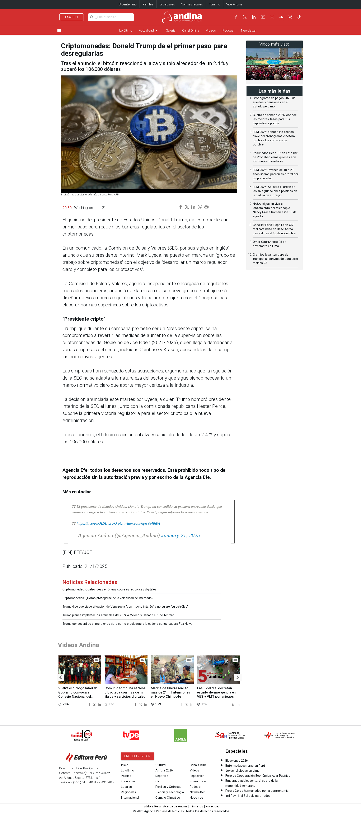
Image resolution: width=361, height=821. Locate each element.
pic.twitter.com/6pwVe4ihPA (139, 523)
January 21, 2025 (180, 535)
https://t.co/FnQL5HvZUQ (97, 523)
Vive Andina (234, 4)
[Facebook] (236, 17)
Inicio (124, 765)
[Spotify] (290, 17)
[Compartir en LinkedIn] (99, 704)
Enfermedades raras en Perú (245, 765)
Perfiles (148, 4)
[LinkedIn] (254, 17)
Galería (170, 30)
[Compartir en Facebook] (90, 704)
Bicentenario (128, 4)
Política (126, 776)
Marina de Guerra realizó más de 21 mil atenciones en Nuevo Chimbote (170, 692)
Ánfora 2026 (164, 770)
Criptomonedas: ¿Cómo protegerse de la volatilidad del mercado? (107, 598)
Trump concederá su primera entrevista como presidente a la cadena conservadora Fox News (127, 624)
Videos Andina (78, 645)
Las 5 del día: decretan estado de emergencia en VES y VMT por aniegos (216, 692)
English (71, 17)
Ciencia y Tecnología (169, 792)
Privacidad (213, 806)
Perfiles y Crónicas (168, 787)
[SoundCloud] (281, 17)
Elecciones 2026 (236, 760)
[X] (245, 17)
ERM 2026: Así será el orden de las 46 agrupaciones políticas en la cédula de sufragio (275, 191)
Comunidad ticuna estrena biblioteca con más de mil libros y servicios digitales (125, 692)
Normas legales (192, 4)
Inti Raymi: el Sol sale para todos (248, 796)
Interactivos (198, 781)
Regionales (128, 792)
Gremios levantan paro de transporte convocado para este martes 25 (275, 259)
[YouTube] (263, 17)
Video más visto (274, 44)
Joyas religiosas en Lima (242, 771)
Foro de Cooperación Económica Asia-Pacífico (257, 776)
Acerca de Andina (175, 806)
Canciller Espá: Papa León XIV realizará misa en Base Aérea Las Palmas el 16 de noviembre (274, 229)
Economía (128, 781)
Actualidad (149, 30)
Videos (211, 30)
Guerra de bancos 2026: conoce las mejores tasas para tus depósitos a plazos (275, 119)
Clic (157, 781)
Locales (126, 787)
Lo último (125, 30)
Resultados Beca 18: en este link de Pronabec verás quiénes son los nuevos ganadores (275, 157)
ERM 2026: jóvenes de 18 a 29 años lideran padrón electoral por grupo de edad (275, 174)
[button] (60, 677)
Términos (196, 806)
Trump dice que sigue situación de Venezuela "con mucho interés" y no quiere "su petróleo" (125, 606)
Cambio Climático (167, 797)
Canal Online (190, 30)
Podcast (228, 30)
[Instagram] (272, 17)
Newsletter (249, 30)
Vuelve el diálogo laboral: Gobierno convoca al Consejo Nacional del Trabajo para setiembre (77, 694)
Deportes (161, 776)
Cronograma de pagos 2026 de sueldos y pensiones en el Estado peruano (274, 102)
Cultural (160, 765)
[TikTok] (299, 17)
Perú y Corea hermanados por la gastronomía (257, 791)
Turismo (214, 4)
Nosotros (196, 797)
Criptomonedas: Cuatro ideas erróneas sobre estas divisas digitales (109, 589)
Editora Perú (152, 806)
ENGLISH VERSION (137, 756)
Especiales (167, 4)
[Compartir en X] (95, 704)
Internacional (130, 797)
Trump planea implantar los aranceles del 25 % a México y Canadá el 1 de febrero (118, 615)
